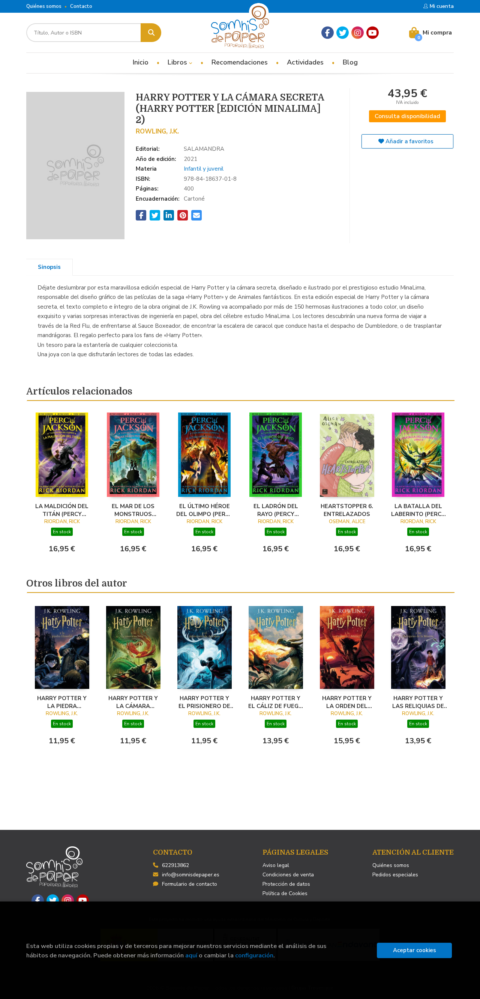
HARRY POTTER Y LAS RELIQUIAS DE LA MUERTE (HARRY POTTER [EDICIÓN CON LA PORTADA (418, 702)
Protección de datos (286, 884)
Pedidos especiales (395, 874)
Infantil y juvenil (204, 168)
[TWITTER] (342, 33)
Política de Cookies (285, 893)
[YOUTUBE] (372, 33)
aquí (191, 955)
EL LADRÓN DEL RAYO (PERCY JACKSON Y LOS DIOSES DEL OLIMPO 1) (276, 510)
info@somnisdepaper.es (190, 874)
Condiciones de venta (288, 874)
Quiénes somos (44, 6)
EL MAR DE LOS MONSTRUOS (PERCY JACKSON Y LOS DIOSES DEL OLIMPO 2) (133, 510)
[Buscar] (151, 32)
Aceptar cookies (414, 950)
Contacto (81, 6)
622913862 (175, 865)
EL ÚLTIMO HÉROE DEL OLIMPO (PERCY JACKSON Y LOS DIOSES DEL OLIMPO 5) (204, 510)
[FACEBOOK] (327, 33)
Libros (178, 62)
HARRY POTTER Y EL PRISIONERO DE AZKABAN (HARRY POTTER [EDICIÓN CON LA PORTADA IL (204, 702)
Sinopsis (49, 267)
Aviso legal (275, 865)
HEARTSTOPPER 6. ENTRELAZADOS (347, 510)
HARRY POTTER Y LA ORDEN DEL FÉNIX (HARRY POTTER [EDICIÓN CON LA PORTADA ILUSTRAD (346, 702)
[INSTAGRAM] (357, 33)
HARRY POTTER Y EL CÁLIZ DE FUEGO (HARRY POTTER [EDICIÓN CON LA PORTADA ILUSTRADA (275, 702)
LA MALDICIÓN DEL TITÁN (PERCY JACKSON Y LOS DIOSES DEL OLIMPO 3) (61, 510)
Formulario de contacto (189, 884)
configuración (254, 955)
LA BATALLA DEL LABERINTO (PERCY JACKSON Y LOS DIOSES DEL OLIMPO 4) (418, 510)
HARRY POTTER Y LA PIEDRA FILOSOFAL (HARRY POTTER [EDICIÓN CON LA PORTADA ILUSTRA (62, 702)
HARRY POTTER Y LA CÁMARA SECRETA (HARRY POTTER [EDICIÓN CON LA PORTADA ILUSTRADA (133, 702)
